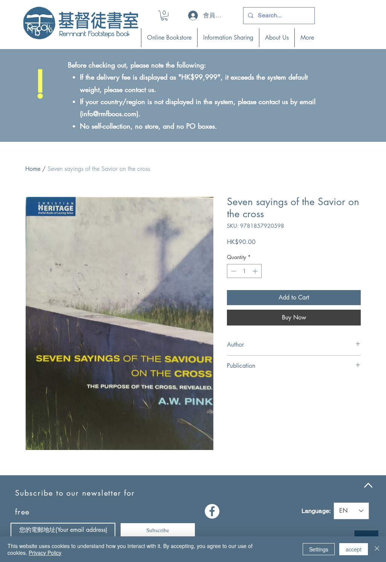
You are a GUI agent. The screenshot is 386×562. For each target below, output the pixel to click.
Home (32, 169)
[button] (164, 16)
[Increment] (255, 271)
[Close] (376, 549)
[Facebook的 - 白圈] (212, 511)
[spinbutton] (244, 271)
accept (353, 549)
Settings (318, 549)
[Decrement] (232, 271)
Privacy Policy (45, 552)
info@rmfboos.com (109, 113)
